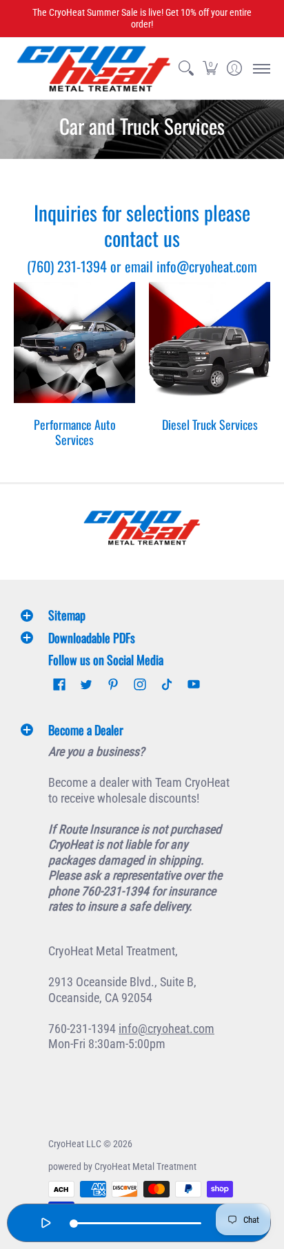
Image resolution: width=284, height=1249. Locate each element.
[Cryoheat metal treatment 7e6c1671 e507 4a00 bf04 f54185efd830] (142, 528)
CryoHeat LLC (74, 1143)
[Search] (186, 68)
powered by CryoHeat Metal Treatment (122, 1166)
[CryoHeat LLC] (94, 68)
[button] (210, 68)
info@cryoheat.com (166, 1028)
